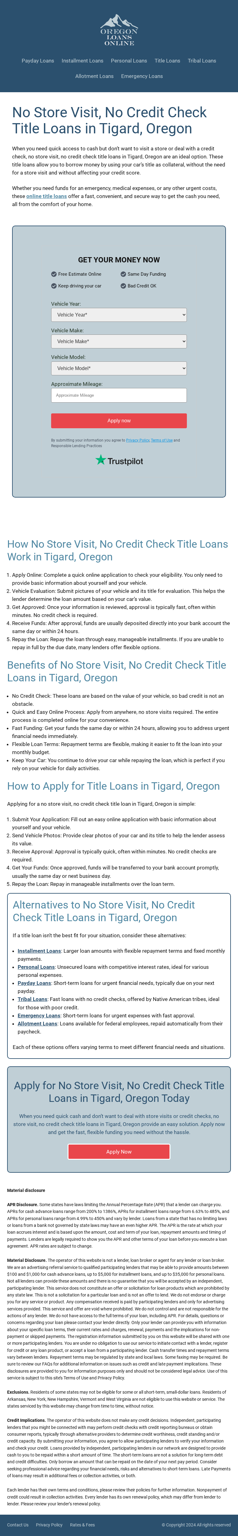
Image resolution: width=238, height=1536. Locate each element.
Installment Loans (39, 951)
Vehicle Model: (68, 357)
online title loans (46, 196)
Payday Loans (34, 983)
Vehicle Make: (67, 330)
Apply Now (119, 1152)
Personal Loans (36, 967)
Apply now (119, 420)
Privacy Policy (137, 440)
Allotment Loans (37, 1023)
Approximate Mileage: (77, 384)
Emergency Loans (39, 1015)
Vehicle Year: (66, 304)
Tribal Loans (32, 999)
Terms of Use (162, 440)
